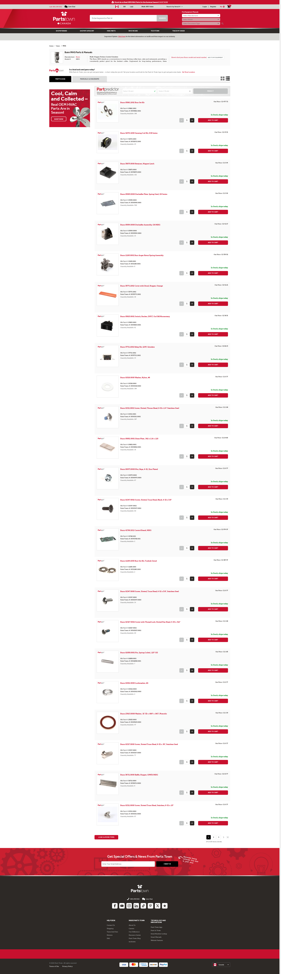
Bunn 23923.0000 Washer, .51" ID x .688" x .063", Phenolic (143, 714)
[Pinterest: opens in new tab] (150, 906)
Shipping (110, 928)
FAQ (108, 938)
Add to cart (213, 120)
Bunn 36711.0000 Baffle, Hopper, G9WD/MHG (139, 775)
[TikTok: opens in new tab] (143, 906)
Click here (121, 36)
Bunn (78, 57)
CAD (131, 7)
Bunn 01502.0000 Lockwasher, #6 (134, 683)
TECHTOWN (155, 31)
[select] (221, 964)
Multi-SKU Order (147, 7)
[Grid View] (222, 78)
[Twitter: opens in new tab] (157, 906)
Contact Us (111, 925)
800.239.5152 (57, 7)
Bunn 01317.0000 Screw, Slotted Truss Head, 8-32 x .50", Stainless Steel (149, 744)
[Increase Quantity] (192, 120)
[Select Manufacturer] (201, 15)
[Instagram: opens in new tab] (129, 906)
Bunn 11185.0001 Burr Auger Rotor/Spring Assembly (141, 255)
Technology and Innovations (158, 921)
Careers (131, 928)
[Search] (222, 23)
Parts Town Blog (135, 938)
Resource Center (135, 935)
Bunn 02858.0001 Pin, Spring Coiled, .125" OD (139, 653)
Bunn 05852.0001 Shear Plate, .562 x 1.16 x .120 (139, 439)
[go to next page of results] (223, 837)
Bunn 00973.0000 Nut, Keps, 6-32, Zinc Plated (139, 469)
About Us (132, 925)
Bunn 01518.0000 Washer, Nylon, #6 (135, 378)
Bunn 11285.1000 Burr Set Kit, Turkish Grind (138, 561)
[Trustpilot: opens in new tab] (165, 906)
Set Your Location (188, 72)
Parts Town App (156, 927)
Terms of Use (54, 966)
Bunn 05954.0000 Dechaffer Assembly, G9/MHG (140, 225)
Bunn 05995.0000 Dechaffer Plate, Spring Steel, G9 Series (143, 194)
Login (205, 7)
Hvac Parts (111, 31)
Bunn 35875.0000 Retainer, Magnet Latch (137, 164)
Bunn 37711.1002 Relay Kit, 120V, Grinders (137, 347)
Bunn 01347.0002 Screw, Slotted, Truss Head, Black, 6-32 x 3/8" (146, 500)
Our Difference (134, 932)
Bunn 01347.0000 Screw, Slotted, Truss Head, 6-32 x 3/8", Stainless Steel (149, 591)
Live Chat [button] (149, 899)
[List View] (228, 78)
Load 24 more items (106, 837)
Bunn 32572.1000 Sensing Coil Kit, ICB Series (138, 133)
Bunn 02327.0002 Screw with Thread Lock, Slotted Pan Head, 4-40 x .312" (150, 622)
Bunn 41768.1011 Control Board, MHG (135, 530)
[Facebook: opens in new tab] (115, 906)
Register (213, 7)
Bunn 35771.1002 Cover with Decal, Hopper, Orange (141, 286)
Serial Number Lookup (159, 934)
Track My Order (178, 31)
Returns (110, 935)
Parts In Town (156, 930)
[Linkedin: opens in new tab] (136, 906)
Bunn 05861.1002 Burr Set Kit (132, 102)
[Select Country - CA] (116, 6)
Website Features (157, 940)
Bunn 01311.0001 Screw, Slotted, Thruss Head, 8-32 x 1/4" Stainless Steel (149, 408)
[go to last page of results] (228, 837)
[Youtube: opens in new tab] (122, 906)
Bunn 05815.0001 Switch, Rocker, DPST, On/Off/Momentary (145, 316)
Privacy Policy (67, 966)
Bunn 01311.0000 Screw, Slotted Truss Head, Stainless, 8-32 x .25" (147, 805)
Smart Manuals (156, 937)
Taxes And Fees (112, 932)
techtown (132, 942)
